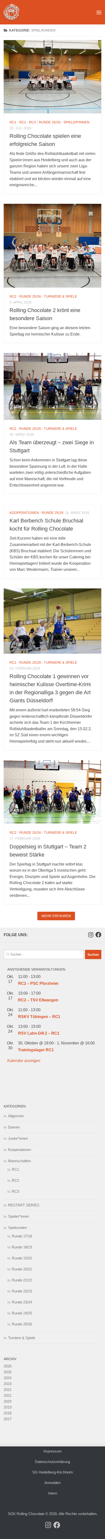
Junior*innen (18, 1138)
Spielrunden (17, 1227)
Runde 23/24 (22, 1302)
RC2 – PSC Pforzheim (38, 983)
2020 (7, 1401)
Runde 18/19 (22, 1247)
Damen (14, 1127)
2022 (7, 1389)
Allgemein (16, 1116)
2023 (7, 1384)
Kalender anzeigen (23, 1061)
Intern (52, 1493)
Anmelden (52, 1483)
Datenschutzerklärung (52, 1462)
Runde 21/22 (22, 1280)
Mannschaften (19, 1161)
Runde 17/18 (22, 1236)
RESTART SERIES (23, 1205)
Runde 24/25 (22, 1313)
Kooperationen (24, 513)
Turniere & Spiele (60, 296)
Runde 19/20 (22, 1258)
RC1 (13, 122)
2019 (7, 1407)
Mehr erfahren (56, 916)
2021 (7, 1395)
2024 (7, 1378)
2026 (7, 1366)
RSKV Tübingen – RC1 (39, 1017)
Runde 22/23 (22, 1291)
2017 (7, 1419)
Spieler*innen (76, 122)
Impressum (52, 1451)
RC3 (32, 122)
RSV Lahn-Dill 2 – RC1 (38, 1033)
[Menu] (99, 12)
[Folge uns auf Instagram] (91, 935)
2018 (7, 1413)
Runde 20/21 (22, 1269)
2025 (7, 1372)
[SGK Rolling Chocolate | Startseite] (14, 12)
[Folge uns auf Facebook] (98, 935)
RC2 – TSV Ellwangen (38, 1000)
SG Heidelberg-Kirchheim (52, 1472)
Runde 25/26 (50, 122)
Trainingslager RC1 (36, 1050)
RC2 (22, 122)
